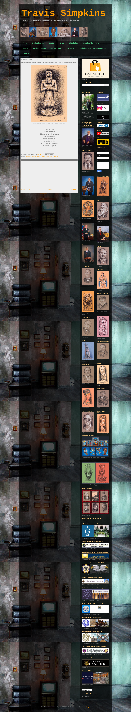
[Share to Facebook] (51, 154)
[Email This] (46, 154)
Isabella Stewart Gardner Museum (93, 48)
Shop (62, 43)
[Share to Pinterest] (53, 154)
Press (25, 43)
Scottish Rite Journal (91, 43)
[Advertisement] (49, 175)
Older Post (74, 189)
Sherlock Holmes (39, 48)
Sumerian (34, 156)
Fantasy (26, 53)
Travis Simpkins (63, 13)
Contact (52, 43)
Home (50, 189)
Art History (28, 156)
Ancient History (56, 48)
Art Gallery (71, 48)
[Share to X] (49, 154)
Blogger (88, 707)
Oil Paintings (74, 43)
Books (25, 48)
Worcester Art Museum (52, 156)
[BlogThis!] (48, 154)
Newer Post (25, 189)
